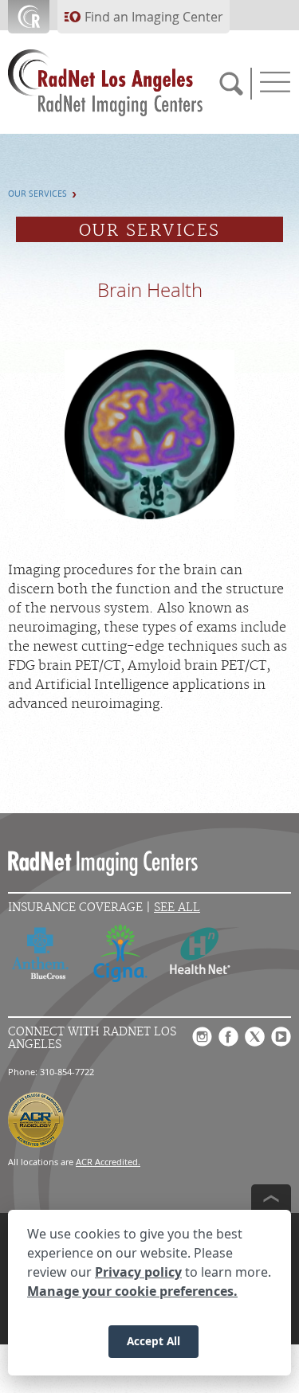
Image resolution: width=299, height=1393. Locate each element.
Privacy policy (138, 1272)
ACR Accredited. (108, 1162)
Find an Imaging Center (154, 16)
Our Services (37, 194)
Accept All (153, 1340)
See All (177, 907)
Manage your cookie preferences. (132, 1291)
